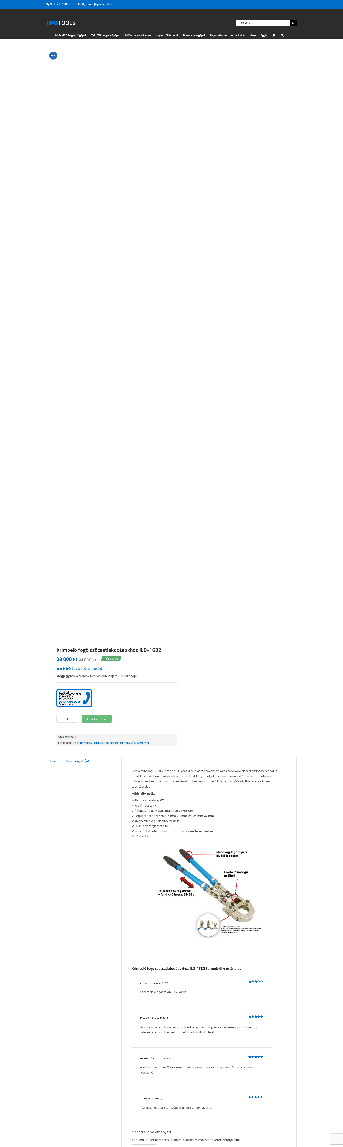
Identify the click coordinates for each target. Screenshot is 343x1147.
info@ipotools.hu (100, 4)
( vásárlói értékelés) (87, 669)
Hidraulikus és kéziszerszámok (111, 743)
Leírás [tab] (54, 761)
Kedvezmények (140, 743)
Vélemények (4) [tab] (77, 761)
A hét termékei (82, 743)
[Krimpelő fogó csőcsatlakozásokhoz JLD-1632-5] (106, 343)
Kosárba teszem (96, 719)
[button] (282, 35)
